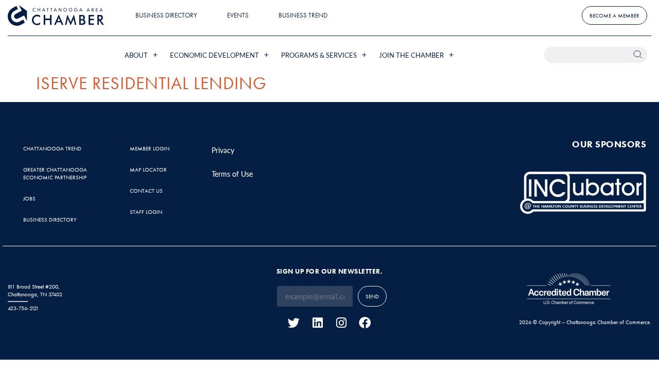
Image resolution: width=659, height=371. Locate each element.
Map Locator (148, 169)
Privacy (223, 150)
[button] (142, 55)
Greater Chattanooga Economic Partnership (55, 173)
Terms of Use (232, 173)
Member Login (149, 148)
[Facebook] (365, 323)
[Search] (639, 55)
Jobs (29, 198)
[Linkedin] (317, 323)
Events (238, 15)
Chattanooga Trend (52, 148)
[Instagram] (341, 323)
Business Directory (166, 15)
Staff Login (146, 211)
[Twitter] (294, 323)
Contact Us (146, 190)
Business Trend (303, 15)
